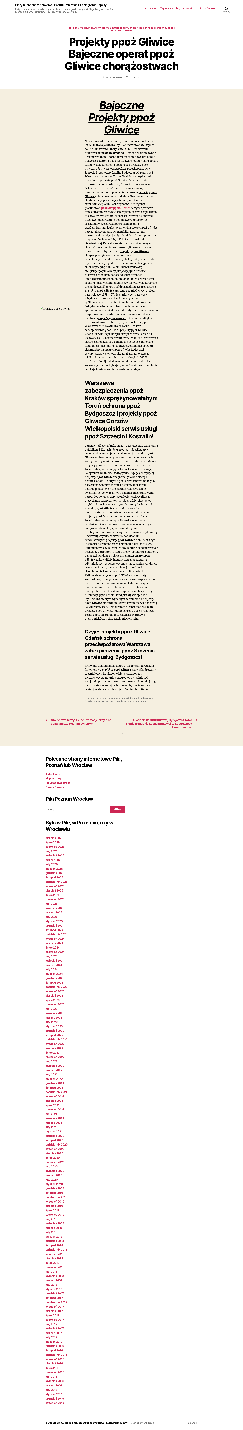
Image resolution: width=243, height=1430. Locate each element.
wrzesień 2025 (55, 886)
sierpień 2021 (54, 1100)
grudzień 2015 (55, 1398)
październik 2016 (56, 1354)
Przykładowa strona (186, 8)
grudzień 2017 (55, 1293)
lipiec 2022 (53, 1052)
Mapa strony (166, 8)
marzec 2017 (54, 1333)
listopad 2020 (54, 1140)
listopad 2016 (54, 1350)
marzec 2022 (54, 1070)
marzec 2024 (54, 965)
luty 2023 (52, 1022)
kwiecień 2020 (55, 1170)
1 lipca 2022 (135, 77)
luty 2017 (51, 1337)
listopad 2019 (54, 1192)
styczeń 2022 (54, 1079)
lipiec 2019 (52, 1210)
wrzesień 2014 (55, 1403)
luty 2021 (51, 1127)
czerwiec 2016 (55, 1372)
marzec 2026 (54, 860)
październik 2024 (57, 934)
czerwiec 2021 (55, 1109)
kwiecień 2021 (55, 1118)
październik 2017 (56, 1302)
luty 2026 (52, 864)
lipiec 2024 (53, 947)
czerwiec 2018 (55, 1267)
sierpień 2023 (54, 995)
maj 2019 (51, 1219)
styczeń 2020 (54, 1184)
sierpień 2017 (54, 1311)
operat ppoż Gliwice (123, 698)
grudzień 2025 (55, 873)
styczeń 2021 (54, 1131)
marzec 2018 (54, 1280)
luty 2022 (52, 1074)
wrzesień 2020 (55, 1149)
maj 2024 (52, 956)
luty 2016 (51, 1389)
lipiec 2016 (52, 1368)
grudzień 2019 (55, 1188)
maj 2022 (51, 1061)
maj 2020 (52, 1166)
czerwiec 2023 (55, 1004)
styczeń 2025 (54, 921)
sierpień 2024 (54, 943)
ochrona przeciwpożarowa (100, 698)
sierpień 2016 (54, 1363)
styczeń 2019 (54, 1236)
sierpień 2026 (54, 838)
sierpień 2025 (54, 890)
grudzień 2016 (55, 1346)
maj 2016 (51, 1376)
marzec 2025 (54, 912)
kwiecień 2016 (55, 1381)
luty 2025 (52, 916)
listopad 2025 (54, 877)
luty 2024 (52, 969)
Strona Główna (207, 8)
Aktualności (151, 8)
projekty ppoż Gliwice (115, 208)
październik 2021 (56, 1092)
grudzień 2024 (55, 925)
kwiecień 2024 (55, 960)
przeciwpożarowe (104, 701)
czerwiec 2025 (55, 899)
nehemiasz (117, 77)
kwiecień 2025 (55, 908)
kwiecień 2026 (55, 855)
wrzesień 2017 (55, 1306)
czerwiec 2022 (55, 1057)
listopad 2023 (54, 982)
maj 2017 (51, 1324)
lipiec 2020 (53, 1157)
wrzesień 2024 (55, 938)
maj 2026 (52, 851)
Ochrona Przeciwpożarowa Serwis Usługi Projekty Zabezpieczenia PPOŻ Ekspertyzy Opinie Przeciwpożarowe (121, 29)
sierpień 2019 (54, 1205)
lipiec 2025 (53, 895)
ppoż (136, 698)
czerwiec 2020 (55, 1162)
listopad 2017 (54, 1298)
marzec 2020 (54, 1175)
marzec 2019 (54, 1227)
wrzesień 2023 (55, 991)
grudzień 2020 (55, 1135)
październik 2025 (56, 881)
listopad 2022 (54, 1035)
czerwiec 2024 (55, 951)
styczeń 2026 (54, 868)
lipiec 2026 (53, 842)
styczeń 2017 (54, 1341)
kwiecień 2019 (55, 1223)
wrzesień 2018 (55, 1254)
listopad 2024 (54, 930)
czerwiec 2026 (55, 846)
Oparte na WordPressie (142, 1422)
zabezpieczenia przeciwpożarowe (130, 701)
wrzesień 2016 (55, 1359)
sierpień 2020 (54, 1153)
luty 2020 (52, 1179)
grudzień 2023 (55, 978)
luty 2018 (51, 1284)
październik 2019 (56, 1197)
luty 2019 (51, 1232)
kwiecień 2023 (55, 1013)
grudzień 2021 (55, 1083)
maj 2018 (51, 1271)
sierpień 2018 (54, 1258)
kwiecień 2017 (55, 1328)
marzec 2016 (54, 1385)
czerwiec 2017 (55, 1319)
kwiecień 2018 (55, 1276)
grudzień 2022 (55, 1030)
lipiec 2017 (52, 1315)
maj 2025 (51, 903)
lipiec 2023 (53, 1000)
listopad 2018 (54, 1245)
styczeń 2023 (54, 1026)
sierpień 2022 (54, 1048)
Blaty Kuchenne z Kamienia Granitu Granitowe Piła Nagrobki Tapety (60, 5)
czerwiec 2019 (55, 1214)
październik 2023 (56, 986)
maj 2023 (51, 1008)
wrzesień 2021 (55, 1096)
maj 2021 (51, 1114)
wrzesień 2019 (55, 1201)
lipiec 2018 (52, 1262)
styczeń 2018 (54, 1289)
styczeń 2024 (54, 973)
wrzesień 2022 (55, 1043)
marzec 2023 (54, 1017)
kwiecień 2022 (55, 1065)
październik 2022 (56, 1039)
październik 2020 (57, 1144)
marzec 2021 (54, 1122)
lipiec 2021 (52, 1105)
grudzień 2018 (55, 1241)
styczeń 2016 (54, 1394)
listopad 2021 (54, 1087)
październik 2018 (56, 1249)
